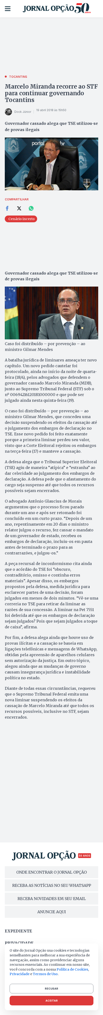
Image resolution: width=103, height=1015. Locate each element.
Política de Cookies (72, 969)
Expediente (18, 931)
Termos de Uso (45, 974)
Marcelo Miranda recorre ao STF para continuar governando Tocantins (51, 93)
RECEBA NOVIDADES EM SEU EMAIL (51, 898)
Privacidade (19, 943)
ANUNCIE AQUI (51, 911)
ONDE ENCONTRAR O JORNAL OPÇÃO (51, 872)
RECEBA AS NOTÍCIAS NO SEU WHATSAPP (51, 885)
